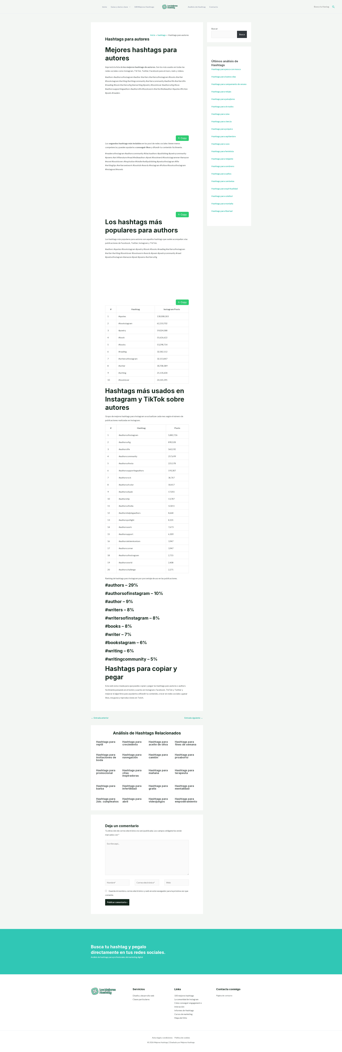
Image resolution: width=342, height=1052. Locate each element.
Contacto (213, 7)
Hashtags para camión (158, 756)
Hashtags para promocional (105, 772)
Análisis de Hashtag (196, 7)
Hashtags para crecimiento (131, 743)
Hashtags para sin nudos (222, 106)
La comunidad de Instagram (186, 999)
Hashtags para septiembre (223, 136)
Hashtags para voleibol (222, 196)
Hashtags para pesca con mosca (226, 69)
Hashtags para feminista (222, 151)
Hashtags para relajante (222, 158)
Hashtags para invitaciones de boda (106, 757)
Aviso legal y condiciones (162, 1038)
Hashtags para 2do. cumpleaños (107, 800)
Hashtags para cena (220, 114)
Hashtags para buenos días (223, 76)
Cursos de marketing (183, 1014)
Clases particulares (141, 999)
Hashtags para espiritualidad (224, 188)
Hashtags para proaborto (184, 756)
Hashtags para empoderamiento (186, 800)
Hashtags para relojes (221, 91)
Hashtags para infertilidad (131, 787)
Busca (242, 34)
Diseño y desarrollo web (143, 995)
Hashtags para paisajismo (223, 99)
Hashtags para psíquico (222, 129)
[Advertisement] (147, 115)
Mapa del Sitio (180, 1018)
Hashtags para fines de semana (185, 743)
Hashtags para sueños (221, 173)
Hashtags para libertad (221, 211)
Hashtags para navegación (131, 756)
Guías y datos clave (119, 7)
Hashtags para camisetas (222, 181)
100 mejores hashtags (184, 995)
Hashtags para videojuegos (158, 800)
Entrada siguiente (193, 717)
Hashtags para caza (220, 143)
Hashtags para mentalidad (184, 787)
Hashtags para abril (131, 800)
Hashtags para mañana (158, 772)
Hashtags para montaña (222, 203)
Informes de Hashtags (184, 1010)
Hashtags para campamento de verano (228, 84)
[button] (333, 7)
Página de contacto (224, 995)
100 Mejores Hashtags (144, 7)
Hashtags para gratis (158, 787)
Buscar (214, 28)
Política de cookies (182, 1038)
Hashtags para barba (105, 787)
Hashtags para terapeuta (184, 772)
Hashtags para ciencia (221, 121)
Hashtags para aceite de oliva (158, 743)
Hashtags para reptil (105, 743)
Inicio (104, 7)
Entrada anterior (100, 717)
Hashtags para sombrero (222, 166)
